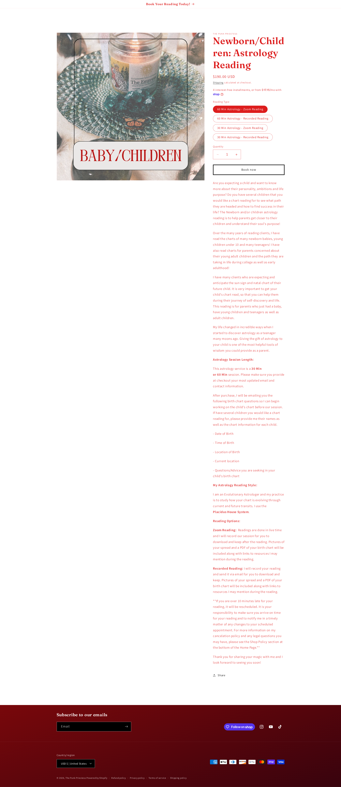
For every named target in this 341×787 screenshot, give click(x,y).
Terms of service (157, 777)
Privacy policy (137, 777)
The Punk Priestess (76, 777)
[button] (8, 16)
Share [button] (221, 675)
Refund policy (118, 777)
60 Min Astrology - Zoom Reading (240, 109)
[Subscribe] (126, 726)
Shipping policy (178, 777)
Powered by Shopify (96, 777)
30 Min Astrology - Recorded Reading (242, 137)
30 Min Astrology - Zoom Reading (240, 128)
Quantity (218, 146)
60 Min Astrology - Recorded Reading (242, 118)
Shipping (218, 82)
